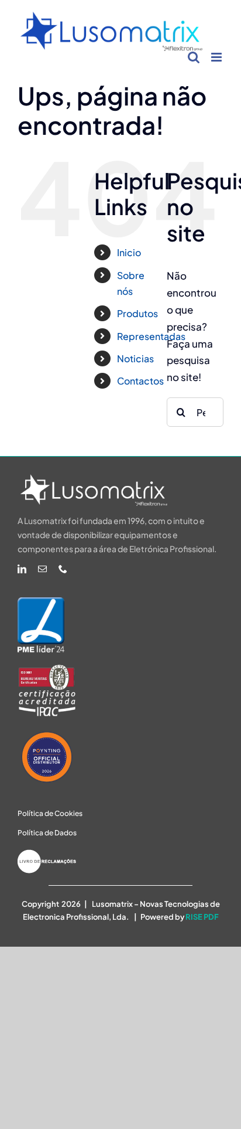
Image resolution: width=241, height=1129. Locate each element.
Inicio (129, 252)
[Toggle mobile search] (193, 57)
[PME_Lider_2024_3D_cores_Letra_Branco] (41, 602)
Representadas (151, 336)
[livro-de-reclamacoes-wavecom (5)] (47, 854)
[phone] (62, 568)
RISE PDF (202, 916)
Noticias (135, 358)
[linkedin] (22, 568)
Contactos (140, 381)
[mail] (42, 568)
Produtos (137, 313)
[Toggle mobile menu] (217, 57)
